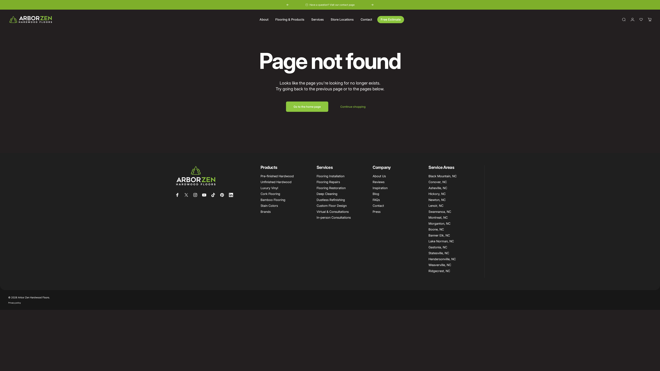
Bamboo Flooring (273, 200)
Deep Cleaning (327, 194)
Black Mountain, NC (442, 176)
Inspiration (380, 188)
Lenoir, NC (435, 205)
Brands (266, 211)
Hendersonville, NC (442, 259)
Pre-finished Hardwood (277, 176)
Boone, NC (436, 229)
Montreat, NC (438, 217)
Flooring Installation (330, 176)
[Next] (372, 5)
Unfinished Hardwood (276, 182)
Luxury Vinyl (269, 188)
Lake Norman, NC (441, 241)
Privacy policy (14, 303)
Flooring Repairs (328, 182)
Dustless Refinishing (331, 200)
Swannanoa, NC (439, 211)
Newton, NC (437, 200)
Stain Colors (269, 205)
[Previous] (288, 5)
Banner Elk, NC (439, 235)
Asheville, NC (437, 188)
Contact (378, 205)
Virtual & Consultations (333, 211)
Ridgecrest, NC (439, 271)
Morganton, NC (439, 223)
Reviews (378, 182)
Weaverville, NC (439, 265)
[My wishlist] (641, 19)
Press (377, 211)
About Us (379, 176)
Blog (376, 194)
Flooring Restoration (331, 188)
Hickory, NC (437, 194)
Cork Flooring (270, 194)
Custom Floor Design (332, 205)
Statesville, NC (438, 253)
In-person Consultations (334, 217)
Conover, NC (437, 182)
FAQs (376, 200)
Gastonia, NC (437, 247)
